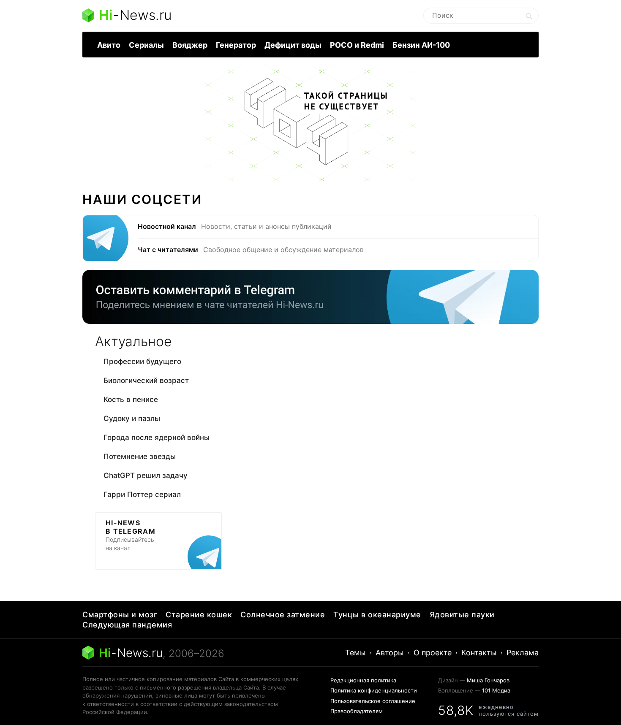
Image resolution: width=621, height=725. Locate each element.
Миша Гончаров (488, 680)
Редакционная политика (363, 680)
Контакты (479, 652)
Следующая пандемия (127, 624)
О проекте (433, 652)
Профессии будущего (142, 361)
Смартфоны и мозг (119, 614)
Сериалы (146, 45)
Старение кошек (199, 614)
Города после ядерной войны (157, 437)
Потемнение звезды (140, 456)
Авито (108, 45)
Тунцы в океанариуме (377, 614)
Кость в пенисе (131, 399)
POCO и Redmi (357, 45)
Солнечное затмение (282, 614)
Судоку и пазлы (132, 418)
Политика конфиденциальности (373, 690)
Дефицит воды (292, 45)
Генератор (236, 45)
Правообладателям (356, 711)
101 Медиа (496, 690)
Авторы (390, 652)
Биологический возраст (146, 380)
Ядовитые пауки (462, 614)
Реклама (523, 652)
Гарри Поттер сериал (142, 494)
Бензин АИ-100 (421, 45)
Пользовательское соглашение (372, 701)
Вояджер (189, 45)
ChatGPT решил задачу (146, 475)
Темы (355, 652)
